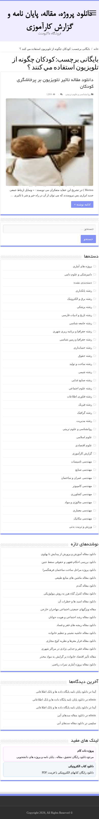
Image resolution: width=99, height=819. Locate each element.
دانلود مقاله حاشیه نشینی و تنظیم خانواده (72, 632)
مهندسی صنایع (83, 469)
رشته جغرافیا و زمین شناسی (76, 339)
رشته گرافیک (84, 412)
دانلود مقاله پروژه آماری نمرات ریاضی (74, 664)
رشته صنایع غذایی (82, 380)
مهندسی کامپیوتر (82, 485)
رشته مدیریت (84, 420)
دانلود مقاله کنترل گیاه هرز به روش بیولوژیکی (70, 593)
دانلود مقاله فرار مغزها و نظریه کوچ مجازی (71, 640)
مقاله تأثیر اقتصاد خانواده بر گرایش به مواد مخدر (68, 656)
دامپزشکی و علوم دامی (78, 274)
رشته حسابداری (83, 347)
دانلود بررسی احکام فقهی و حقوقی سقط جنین (69, 561)
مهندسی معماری (82, 510)
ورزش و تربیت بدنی (80, 526)
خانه (96, 48)
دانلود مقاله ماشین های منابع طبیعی (75, 577)
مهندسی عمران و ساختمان (76, 477)
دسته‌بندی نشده (83, 282)
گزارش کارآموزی (82, 453)
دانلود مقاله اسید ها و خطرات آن (77, 601)
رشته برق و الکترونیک (79, 298)
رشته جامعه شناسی (80, 323)
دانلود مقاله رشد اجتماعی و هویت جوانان (72, 617)
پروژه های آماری (82, 266)
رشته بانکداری (84, 290)
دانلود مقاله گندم (86, 585)
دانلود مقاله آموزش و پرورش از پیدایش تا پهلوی (68, 554)
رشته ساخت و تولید (81, 363)
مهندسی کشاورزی (81, 494)
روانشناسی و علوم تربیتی (77, 94)
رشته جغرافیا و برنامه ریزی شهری (72, 331)
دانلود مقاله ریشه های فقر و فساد (76, 625)
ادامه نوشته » (82, 204)
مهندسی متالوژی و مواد (78, 502)
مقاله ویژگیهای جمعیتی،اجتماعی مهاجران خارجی (68, 609)
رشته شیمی (85, 372)
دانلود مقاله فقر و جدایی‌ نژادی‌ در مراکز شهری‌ (68, 648)
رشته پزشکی (84, 306)
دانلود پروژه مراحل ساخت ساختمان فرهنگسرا (69, 569)
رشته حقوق (85, 355)
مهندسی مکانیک (83, 518)
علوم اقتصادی (83, 445)
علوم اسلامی (84, 437)
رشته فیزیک (85, 404)
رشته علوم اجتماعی (80, 388)
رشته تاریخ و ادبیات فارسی (77, 315)
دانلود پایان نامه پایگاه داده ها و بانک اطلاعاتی (62, 691)
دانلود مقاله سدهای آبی (71, 715)
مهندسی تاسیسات (81, 461)
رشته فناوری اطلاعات (79, 396)
